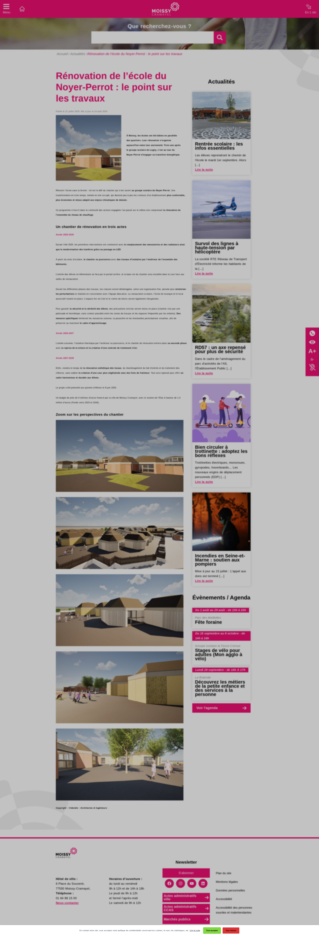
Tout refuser (231, 930)
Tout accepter (212, 930)
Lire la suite (195, 930)
